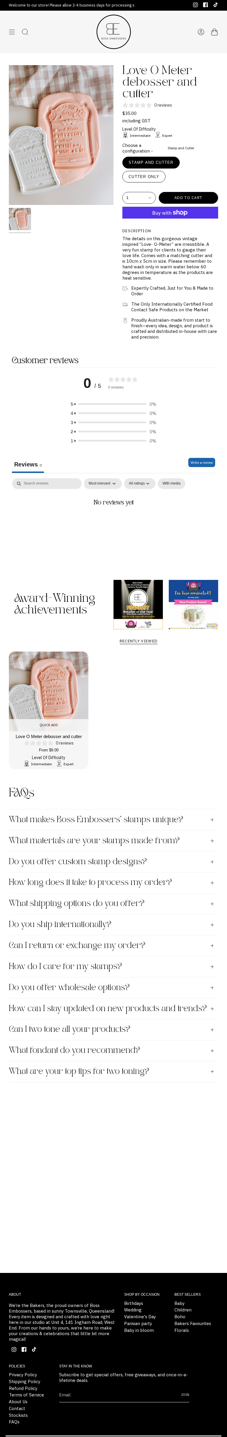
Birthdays (133, 1303)
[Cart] (214, 32)
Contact (17, 1408)
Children (183, 1310)
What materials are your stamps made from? (94, 841)
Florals (181, 1330)
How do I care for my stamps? (65, 967)
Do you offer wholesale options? (69, 988)
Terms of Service (26, 1395)
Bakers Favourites (192, 1323)
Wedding (133, 1310)
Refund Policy (23, 1388)
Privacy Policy (23, 1374)
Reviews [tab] (28, 464)
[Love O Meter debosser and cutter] (48, 691)
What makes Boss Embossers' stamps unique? (96, 820)
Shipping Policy (24, 1381)
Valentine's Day (140, 1316)
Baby (179, 1303)
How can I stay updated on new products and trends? (108, 1009)
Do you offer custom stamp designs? (78, 862)
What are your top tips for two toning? (79, 1071)
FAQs (14, 1422)
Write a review (202, 462)
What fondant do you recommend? (74, 1050)
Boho (179, 1316)
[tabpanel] (113, 522)
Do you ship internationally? (60, 924)
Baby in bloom (139, 1330)
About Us (18, 1401)
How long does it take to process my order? (90, 882)
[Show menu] (12, 32)
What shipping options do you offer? (77, 903)
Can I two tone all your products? (69, 1029)
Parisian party (138, 1323)
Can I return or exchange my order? (77, 946)
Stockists (18, 1415)
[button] (113, 404)
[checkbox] (171, 483)
